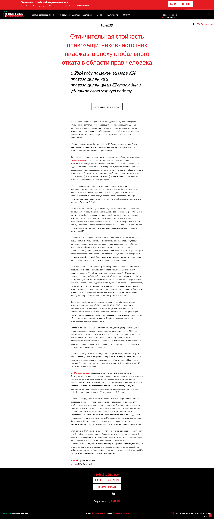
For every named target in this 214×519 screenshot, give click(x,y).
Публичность (112, 14)
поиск (125, 14)
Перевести (207, 24)
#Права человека (86, 460)
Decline (186, 4)
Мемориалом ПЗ (79, 160)
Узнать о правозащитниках (43, 14)
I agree (174, 4)
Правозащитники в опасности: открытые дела (191, 515)
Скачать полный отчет (107, 107)
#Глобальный (85, 463)
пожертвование (170, 15)
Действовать (170, 17)
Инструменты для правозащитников (76, 14)
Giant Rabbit (115, 501)
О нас (99, 14)
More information (83, 5)
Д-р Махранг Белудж (80, 373)
